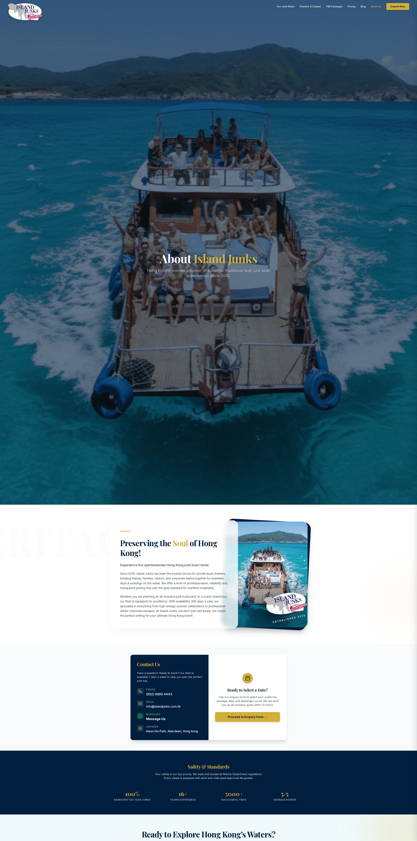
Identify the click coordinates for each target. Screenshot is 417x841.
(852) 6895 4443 (159, 694)
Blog (363, 6)
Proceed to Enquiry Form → (247, 717)
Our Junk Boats (285, 6)
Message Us (155, 719)
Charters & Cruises (310, 6)
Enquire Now (397, 6)
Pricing (351, 6)
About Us (376, 6)
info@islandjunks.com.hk (163, 706)
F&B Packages (334, 6)
